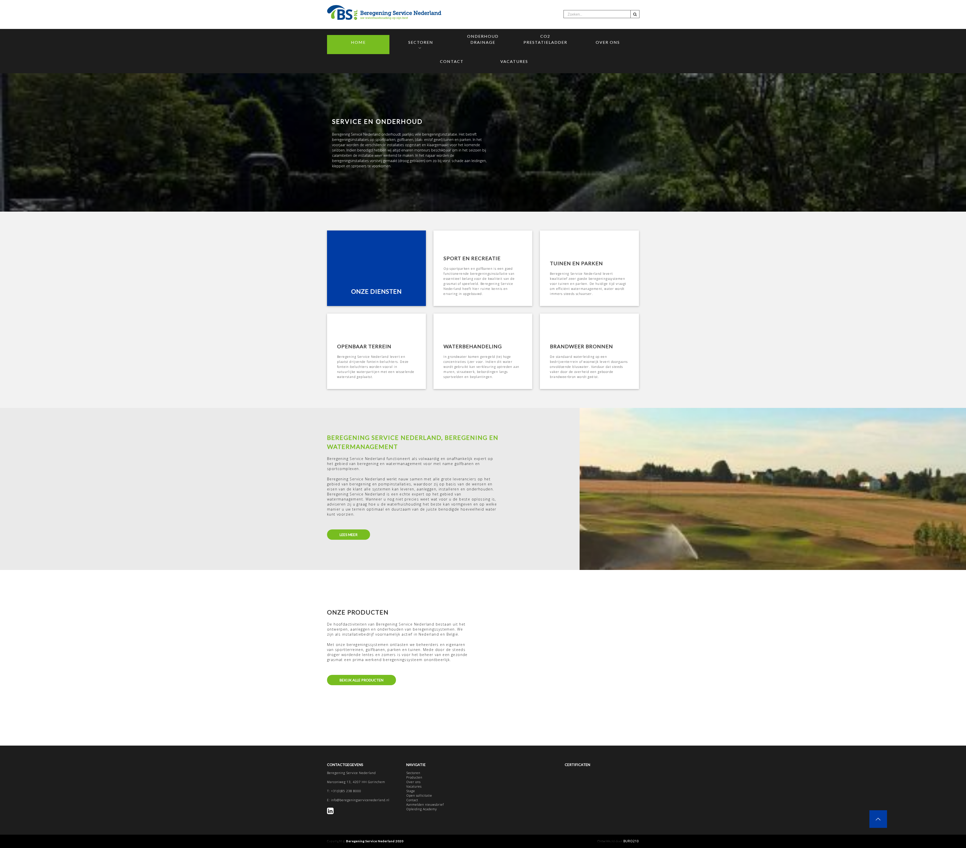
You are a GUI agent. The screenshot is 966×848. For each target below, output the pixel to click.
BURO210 (631, 841)
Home (358, 42)
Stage (410, 791)
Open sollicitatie (419, 795)
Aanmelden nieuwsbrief (425, 804)
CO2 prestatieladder (545, 39)
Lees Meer (348, 534)
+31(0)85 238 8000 (346, 791)
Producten (414, 777)
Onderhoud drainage (483, 39)
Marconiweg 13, (340, 782)
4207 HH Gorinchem (369, 782)
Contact (452, 61)
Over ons (608, 42)
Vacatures (514, 61)
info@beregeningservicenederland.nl (360, 800)
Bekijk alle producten (361, 680)
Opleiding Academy (421, 809)
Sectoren (420, 42)
